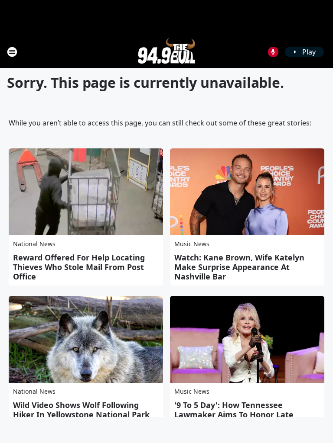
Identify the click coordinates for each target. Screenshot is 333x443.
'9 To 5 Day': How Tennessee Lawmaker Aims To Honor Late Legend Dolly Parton (234, 414)
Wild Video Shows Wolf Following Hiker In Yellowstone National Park (81, 409)
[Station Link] (167, 52)
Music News (191, 244)
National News (34, 244)
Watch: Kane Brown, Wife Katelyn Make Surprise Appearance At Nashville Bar (239, 267)
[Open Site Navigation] (12, 52)
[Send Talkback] (273, 52)
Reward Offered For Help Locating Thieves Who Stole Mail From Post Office (79, 267)
